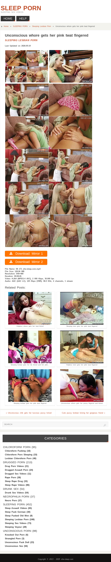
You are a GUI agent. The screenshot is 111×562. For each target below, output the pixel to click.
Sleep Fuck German (15, 512)
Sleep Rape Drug (14, 481)
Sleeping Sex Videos (15, 523)
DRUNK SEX (11, 488)
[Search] (104, 425)
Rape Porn (10, 477)
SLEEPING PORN (20, 26)
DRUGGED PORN (14, 462)
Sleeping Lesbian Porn (41, 26)
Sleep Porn (21, 8)
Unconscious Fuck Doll (17, 542)
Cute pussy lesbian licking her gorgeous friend (83, 413)
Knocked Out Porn (15, 534)
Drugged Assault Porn (16, 470)
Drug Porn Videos (14, 466)
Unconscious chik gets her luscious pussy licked (28, 413)
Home (6, 26)
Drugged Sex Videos (15, 473)
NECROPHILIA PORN (16, 496)
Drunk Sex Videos (14, 492)
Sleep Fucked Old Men (17, 515)
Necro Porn (11, 500)
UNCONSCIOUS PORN (17, 530)
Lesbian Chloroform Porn (18, 458)
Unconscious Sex (14, 546)
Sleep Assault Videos (16, 508)
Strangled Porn (13, 538)
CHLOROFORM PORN (16, 447)
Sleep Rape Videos (15, 485)
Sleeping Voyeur (13, 527)
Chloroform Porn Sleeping (18, 454)
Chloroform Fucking (15, 451)
